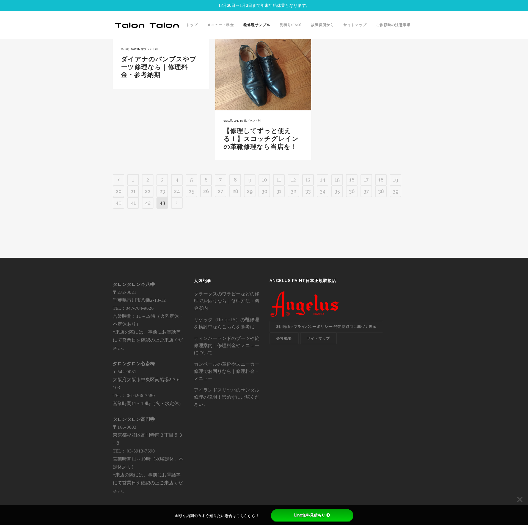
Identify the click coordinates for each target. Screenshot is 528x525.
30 (264, 191)
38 (381, 191)
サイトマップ (318, 338)
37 (366, 191)
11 (279, 180)
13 (308, 180)
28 (235, 191)
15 (337, 180)
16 (351, 180)
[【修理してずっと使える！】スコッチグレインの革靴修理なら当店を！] (263, 74)
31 (278, 191)
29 (250, 191)
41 (133, 203)
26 (206, 191)
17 (366, 180)
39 (395, 191)
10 (264, 180)
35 (337, 191)
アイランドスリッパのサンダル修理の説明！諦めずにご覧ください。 (226, 397)
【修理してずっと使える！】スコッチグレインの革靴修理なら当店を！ (261, 138)
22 (147, 191)
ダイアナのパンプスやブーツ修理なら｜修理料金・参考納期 (159, 66)
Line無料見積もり (309, 515)
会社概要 (284, 338)
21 (133, 191)
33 (308, 191)
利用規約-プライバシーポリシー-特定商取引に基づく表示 (326, 327)
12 (293, 180)
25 (191, 191)
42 (148, 203)
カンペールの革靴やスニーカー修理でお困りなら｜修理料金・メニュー (226, 371)
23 (162, 191)
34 (323, 191)
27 (220, 191)
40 (119, 203)
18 (381, 180)
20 (119, 191)
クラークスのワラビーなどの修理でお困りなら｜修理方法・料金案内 (226, 301)
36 (352, 191)
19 (395, 180)
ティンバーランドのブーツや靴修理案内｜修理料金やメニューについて (226, 345)
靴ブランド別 (149, 49)
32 (293, 191)
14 (322, 180)
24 (177, 191)
